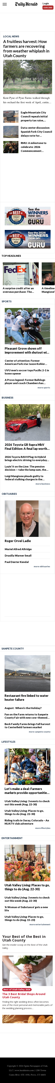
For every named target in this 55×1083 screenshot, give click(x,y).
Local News (11, 36)
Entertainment (12, 838)
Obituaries (9, 493)
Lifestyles (8, 741)
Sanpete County (13, 648)
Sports (6, 301)
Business (7, 397)
